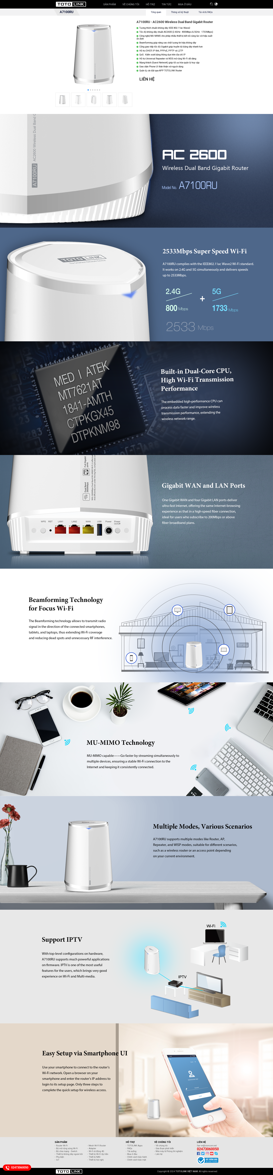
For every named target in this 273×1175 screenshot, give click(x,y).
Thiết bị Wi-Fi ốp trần (98, 1154)
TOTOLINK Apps (134, 1145)
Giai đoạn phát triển (165, 1148)
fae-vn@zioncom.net (207, 1145)
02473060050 (208, 1149)
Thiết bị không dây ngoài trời (69, 1154)
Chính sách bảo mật (136, 1160)
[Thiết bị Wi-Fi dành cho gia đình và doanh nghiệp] (70, 4)
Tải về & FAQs (206, 12)
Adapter (92, 1148)
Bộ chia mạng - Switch (66, 1151)
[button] (88, 90)
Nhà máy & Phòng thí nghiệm (169, 1151)
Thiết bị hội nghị (96, 1160)
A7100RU (67, 12)
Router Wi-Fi (62, 1145)
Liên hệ (159, 1154)
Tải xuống (131, 1151)
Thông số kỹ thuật (180, 12)
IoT (57, 1160)
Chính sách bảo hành (137, 1157)
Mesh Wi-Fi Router (97, 1145)
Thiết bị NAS (94, 1157)
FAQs (129, 1148)
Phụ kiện (60, 1157)
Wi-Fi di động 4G (96, 1151)
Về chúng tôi (161, 1145)
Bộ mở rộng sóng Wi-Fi (67, 1148)
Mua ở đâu (132, 1154)
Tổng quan (156, 12)
